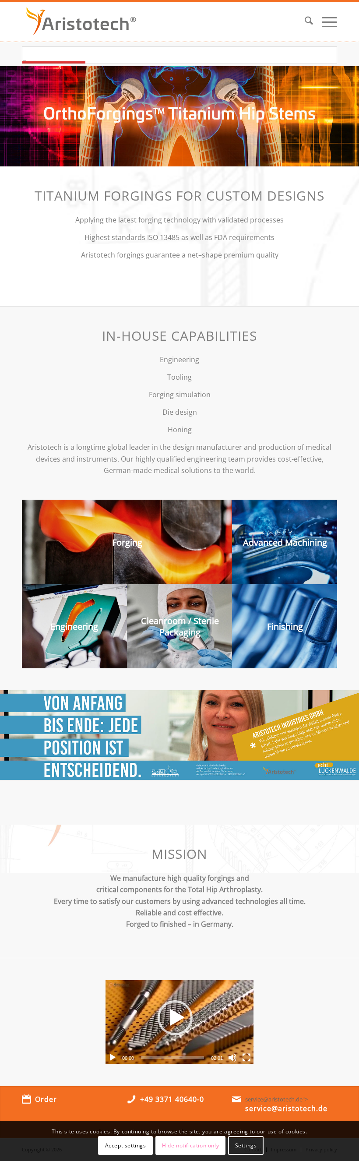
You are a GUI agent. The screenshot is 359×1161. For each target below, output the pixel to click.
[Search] (304, 22)
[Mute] (232, 1057)
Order (46, 1099)
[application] (179, 1021)
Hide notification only (190, 1145)
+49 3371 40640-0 (172, 1099)
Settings (246, 1145)
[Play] (112, 1057)
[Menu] (325, 22)
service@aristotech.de (286, 1108)
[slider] (172, 1057)
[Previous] (7, 116)
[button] (175, 1022)
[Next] (351, 116)
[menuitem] (304, 22)
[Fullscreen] (246, 1057)
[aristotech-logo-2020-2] (81, 22)
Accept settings (125, 1145)
